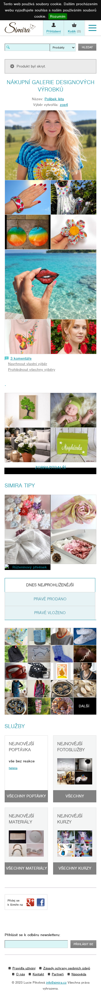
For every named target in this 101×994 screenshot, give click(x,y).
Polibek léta (54, 99)
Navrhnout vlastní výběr (27, 363)
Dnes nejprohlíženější (50, 585)
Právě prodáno (50, 599)
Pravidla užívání (23, 968)
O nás (20, 974)
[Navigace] (92, 28)
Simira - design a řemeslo (20, 29)
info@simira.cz (56, 982)
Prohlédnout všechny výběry (31, 369)
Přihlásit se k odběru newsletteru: (32, 934)
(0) (74, 31)
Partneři (58, 974)
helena (13, 768)
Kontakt (38, 974)
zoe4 (64, 104)
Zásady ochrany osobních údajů (66, 968)
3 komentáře (21, 358)
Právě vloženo (50, 612)
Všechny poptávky (26, 796)
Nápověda (78, 974)
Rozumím (58, 16)
